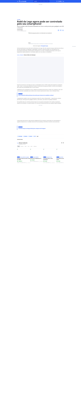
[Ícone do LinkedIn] (63, 1)
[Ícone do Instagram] (58, 1)
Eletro (25, 146)
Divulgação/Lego (44, 45)
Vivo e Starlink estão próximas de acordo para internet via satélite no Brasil (35, 95)
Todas (18, 146)
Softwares (35, 146)
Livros (28, 146)
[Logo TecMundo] (22, 1)
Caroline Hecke (20, 29)
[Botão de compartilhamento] (58, 30)
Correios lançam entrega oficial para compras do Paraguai (31, 128)
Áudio (31, 146)
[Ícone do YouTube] (60, 1)
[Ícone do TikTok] (61, 1)
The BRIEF (18, 19)
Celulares (22, 146)
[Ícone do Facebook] (56, 1)
